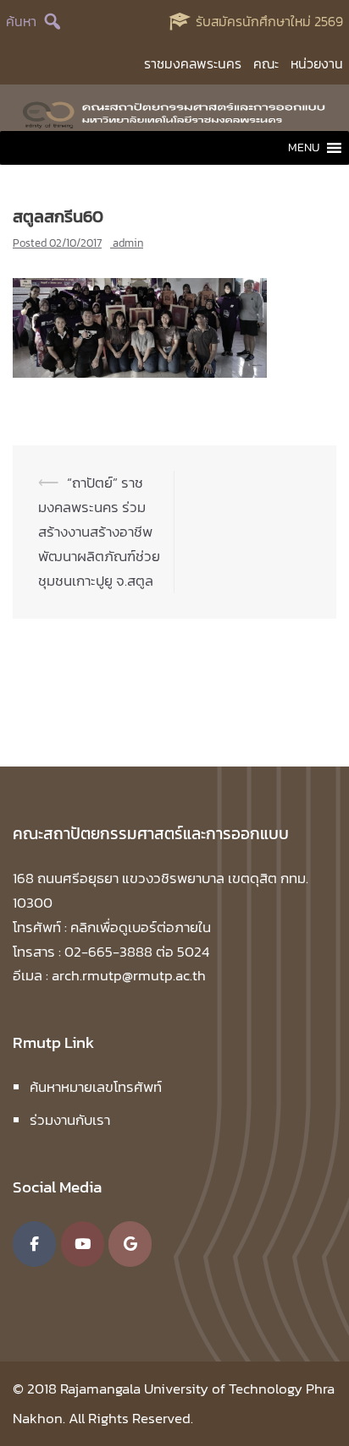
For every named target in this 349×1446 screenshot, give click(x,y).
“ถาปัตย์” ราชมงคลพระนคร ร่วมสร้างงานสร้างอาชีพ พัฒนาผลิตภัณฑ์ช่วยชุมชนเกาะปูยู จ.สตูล (99, 532)
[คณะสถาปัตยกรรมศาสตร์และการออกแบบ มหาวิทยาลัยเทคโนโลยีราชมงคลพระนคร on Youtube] (82, 1244)
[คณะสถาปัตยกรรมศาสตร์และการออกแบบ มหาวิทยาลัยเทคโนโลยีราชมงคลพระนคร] (174, 112)
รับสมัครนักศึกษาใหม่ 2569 (269, 21)
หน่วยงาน (317, 63)
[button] (303, 148)
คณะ (266, 63)
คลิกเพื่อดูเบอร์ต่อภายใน (140, 927)
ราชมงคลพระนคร (192, 63)
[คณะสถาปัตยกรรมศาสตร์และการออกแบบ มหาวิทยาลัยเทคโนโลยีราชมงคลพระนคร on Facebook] (34, 1244)
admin (128, 243)
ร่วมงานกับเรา (70, 1120)
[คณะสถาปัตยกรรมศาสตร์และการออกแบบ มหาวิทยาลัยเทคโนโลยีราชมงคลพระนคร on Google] (130, 1244)
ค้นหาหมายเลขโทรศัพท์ (96, 1087)
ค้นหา (21, 21)
